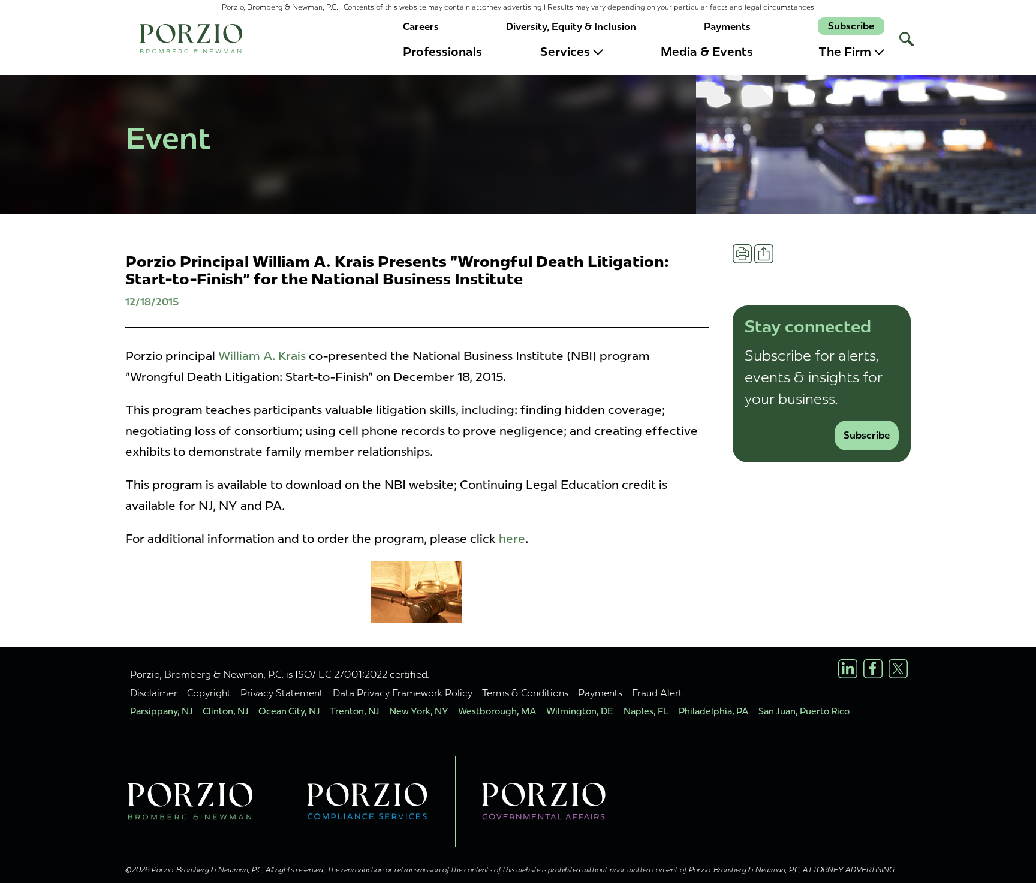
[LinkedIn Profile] (847, 668)
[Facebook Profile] (873, 668)
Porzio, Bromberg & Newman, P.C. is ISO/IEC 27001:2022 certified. (279, 674)
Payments (727, 26)
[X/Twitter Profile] (898, 668)
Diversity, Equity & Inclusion (571, 26)
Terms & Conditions (525, 693)
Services (565, 51)
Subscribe (851, 26)
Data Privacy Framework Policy (402, 693)
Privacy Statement (281, 693)
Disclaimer (153, 693)
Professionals (442, 51)
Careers (421, 26)
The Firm (844, 51)
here (512, 538)
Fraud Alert (657, 693)
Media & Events (707, 51)
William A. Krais (262, 356)
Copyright (209, 693)
